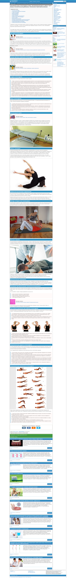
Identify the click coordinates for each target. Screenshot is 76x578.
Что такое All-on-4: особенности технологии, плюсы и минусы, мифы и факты (26, 439)
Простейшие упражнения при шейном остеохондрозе (20, 20)
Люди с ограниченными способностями (57, 10)
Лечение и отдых (56, 13)
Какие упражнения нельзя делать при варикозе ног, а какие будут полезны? (26, 557)
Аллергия (55, 4)
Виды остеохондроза (15, 13)
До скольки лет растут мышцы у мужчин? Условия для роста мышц (27, 302)
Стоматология (56, 8)
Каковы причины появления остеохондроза (18, 11)
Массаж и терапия (15, 17)
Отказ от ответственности (27, 577)
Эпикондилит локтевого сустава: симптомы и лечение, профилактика (25, 500)
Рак (54, 7)
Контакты (38, 1)
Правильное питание (57, 16)
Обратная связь (12, 571)
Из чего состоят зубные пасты (16, 473)
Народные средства (57, 5)
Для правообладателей (31, 572)
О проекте (34, 1)
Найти (65, 1)
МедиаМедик (14, 0)
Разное (11, 448)
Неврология (56, 15)
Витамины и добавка (57, 20)
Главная (30, 1)
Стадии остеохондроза (15, 12)
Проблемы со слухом (57, 12)
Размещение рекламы (31, 571)
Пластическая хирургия (57, 17)
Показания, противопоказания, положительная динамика (21, 19)
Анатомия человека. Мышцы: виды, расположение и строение (26, 117)
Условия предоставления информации (16, 577)
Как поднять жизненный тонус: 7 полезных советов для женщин (23, 486)
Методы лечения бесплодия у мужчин (18, 450)
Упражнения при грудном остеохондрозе (18, 21)
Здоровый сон (56, 19)
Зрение (55, 21)
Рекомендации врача (15, 14)
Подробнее (50, 448)
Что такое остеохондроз (15, 10)
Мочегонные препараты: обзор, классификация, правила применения (27, 68)
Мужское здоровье (57, 14)
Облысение (55, 11)
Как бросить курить (57, 18)
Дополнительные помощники (16, 18)
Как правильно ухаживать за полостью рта (19, 528)
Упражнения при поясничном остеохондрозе (19, 22)
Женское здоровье (57, 22)
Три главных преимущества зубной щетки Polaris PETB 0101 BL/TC (23, 463)
